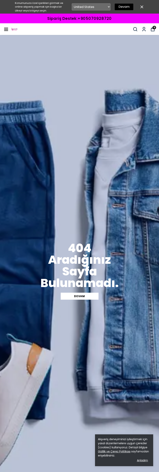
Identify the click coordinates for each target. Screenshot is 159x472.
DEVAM (79, 296)
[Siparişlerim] (144, 29)
